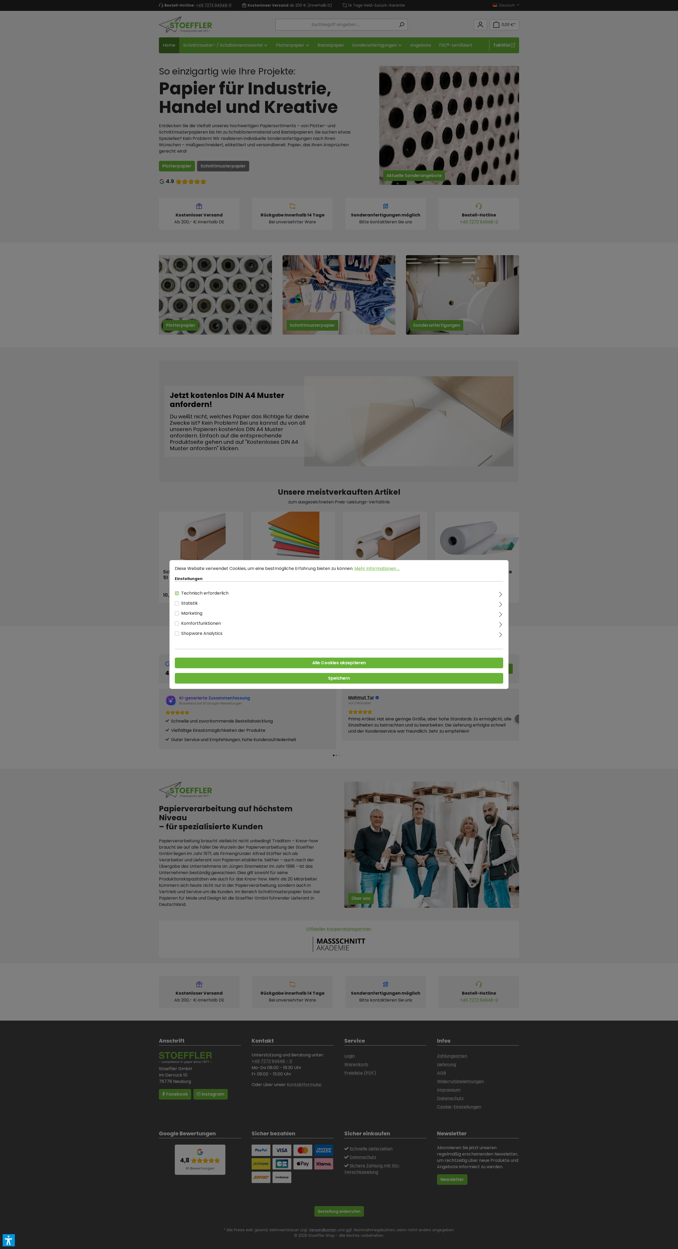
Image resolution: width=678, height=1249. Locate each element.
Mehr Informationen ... (377, 568)
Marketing (191, 613)
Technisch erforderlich (205, 593)
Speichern (339, 678)
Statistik (189, 603)
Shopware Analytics (201, 633)
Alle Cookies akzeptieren (339, 663)
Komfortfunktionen (201, 623)
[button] (9, 1240)
